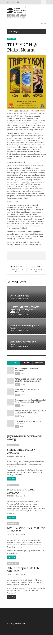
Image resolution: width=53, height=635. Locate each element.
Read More (11, 478)
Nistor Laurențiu (20, 456)
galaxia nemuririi (13, 445)
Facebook (39, 363)
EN (42, 24)
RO (45, 24)
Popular (13, 363)
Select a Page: (43, 2)
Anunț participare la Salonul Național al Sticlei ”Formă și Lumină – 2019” (30, 401)
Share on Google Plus (26, 255)
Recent (26, 363)
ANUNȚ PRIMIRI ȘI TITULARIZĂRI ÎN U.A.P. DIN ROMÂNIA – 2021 (30, 412)
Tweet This (19, 255)
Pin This (34, 255)
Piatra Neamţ (11, 38)
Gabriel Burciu (20, 624)
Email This (42, 255)
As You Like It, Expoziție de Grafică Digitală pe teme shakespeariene (28, 380)
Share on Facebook (11, 255)
